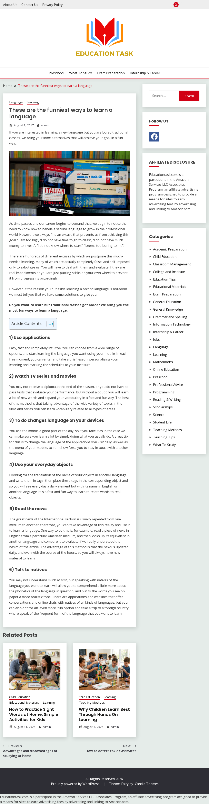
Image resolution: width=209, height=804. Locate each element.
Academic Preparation (170, 249)
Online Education (166, 369)
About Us (10, 4)
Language (16, 102)
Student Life (162, 422)
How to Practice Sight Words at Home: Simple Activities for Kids (33, 714)
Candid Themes (147, 784)
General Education (167, 302)
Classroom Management (172, 264)
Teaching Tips (164, 437)
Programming (164, 392)
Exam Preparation (196, 4)
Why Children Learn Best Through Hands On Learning (104, 714)
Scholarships (163, 407)
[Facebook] (154, 136)
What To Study (189, 4)
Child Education (19, 697)
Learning (33, 102)
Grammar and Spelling (170, 317)
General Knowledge (168, 309)
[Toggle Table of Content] (48, 323)
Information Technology (172, 324)
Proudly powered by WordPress (75, 784)
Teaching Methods (92, 702)
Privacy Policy (52, 4)
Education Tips (164, 279)
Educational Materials (24, 702)
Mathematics (163, 362)
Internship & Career (203, 4)
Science (158, 414)
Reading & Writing (167, 399)
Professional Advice (168, 384)
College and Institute (169, 271)
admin (45, 125)
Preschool (183, 4)
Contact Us (29, 4)
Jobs (156, 339)
